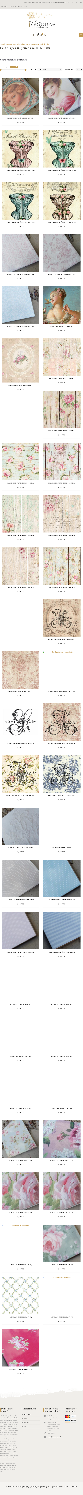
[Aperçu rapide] (25, 122)
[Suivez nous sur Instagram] (76, 2)
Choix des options (57, 643)
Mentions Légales (56, 1486)
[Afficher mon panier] (41, 35)
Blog (25, 6)
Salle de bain (21, 44)
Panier (12, 6)
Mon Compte (4, 6)
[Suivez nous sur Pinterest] (81, 2)
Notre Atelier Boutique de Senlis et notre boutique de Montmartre (41, 1488)
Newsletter (18, 6)
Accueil (2, 44)
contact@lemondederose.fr (54, 1437)
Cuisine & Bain (11, 44)
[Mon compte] (33, 35)
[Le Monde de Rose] (41, 20)
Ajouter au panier (17, 122)
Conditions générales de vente (40, 1486)
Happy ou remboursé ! (22, 1486)
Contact (66, 1486)
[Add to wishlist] (29, 122)
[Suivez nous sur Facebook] (72, 2)
